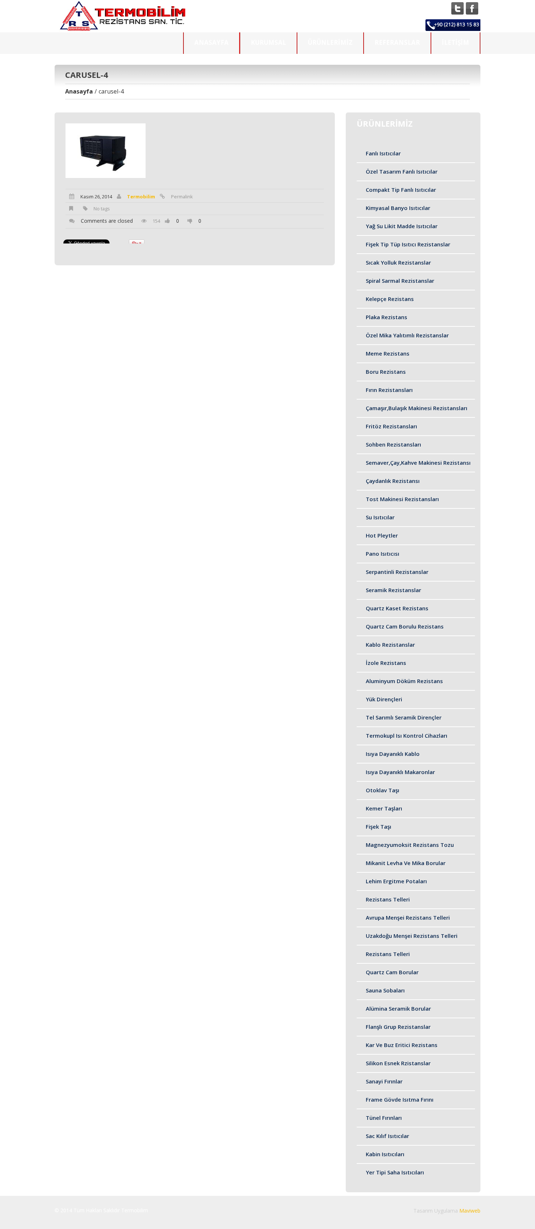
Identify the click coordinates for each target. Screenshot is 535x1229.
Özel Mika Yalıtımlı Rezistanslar (407, 335)
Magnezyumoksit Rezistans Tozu (410, 844)
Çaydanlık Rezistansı (393, 480)
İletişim (455, 42)
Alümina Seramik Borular (398, 1008)
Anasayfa (211, 42)
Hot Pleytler (382, 535)
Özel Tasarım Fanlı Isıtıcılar (401, 171)
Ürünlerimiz (330, 42)
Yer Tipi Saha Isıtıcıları (395, 1172)
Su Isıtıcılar (380, 517)
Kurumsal (268, 42)
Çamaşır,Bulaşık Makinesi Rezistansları (416, 408)
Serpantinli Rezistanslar (397, 571)
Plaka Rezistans (386, 317)
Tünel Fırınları (384, 1117)
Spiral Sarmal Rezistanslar (400, 280)
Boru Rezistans (386, 371)
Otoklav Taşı (382, 790)
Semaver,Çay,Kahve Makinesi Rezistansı (418, 462)
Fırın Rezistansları (389, 389)
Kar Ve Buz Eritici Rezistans (401, 1044)
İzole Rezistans (386, 662)
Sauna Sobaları (385, 990)
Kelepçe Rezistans (390, 298)
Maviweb (469, 1210)
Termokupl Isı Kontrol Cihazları (406, 735)
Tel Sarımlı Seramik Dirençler (403, 717)
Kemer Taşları (384, 808)
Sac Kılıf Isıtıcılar (387, 1135)
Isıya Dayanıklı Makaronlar (400, 772)
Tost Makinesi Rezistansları (402, 499)
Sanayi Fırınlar (384, 1081)
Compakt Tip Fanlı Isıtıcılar (401, 189)
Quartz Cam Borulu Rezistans (405, 626)
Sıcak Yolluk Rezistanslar (398, 262)
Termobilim (141, 196)
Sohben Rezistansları (393, 444)
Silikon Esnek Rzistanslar (398, 1063)
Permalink (182, 196)
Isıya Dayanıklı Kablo (393, 753)
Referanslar (397, 42)
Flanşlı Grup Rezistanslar (398, 1026)
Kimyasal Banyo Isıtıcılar (398, 207)
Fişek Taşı (378, 826)
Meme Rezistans (387, 353)
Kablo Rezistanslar (390, 644)
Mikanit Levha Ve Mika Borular (405, 863)
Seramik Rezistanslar (393, 590)
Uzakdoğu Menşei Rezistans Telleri (411, 935)
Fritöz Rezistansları (391, 426)
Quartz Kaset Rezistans (397, 608)
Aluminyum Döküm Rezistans (404, 681)
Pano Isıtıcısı (382, 553)
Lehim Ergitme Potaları (396, 881)
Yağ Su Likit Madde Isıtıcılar (401, 226)
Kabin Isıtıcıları (385, 1154)
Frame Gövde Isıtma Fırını (399, 1099)
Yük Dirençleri (384, 699)
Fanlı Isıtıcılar (383, 153)
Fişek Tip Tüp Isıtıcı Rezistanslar (408, 244)
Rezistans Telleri (388, 899)
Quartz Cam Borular (392, 972)
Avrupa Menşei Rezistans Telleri (408, 917)
